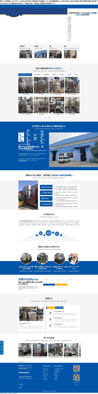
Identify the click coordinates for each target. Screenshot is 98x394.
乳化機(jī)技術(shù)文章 (51, 308)
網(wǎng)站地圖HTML (45, 391)
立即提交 (49, 284)
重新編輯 (61, 284)
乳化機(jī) (76, 74)
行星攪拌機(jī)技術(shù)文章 (59, 308)
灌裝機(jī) (54, 74)
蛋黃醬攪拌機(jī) (46, 74)
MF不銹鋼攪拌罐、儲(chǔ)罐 (25, 74)
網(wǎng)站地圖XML (53, 391)
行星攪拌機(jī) (61, 74)
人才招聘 (44, 377)
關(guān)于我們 (61, 8)
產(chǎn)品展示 (45, 370)
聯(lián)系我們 (61, 9)
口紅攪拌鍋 (69, 74)
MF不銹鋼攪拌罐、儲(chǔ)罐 (58, 368)
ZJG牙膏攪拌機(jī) (37, 74)
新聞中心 (44, 372)
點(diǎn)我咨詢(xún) (21, 384)
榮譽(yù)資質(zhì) (46, 375)
